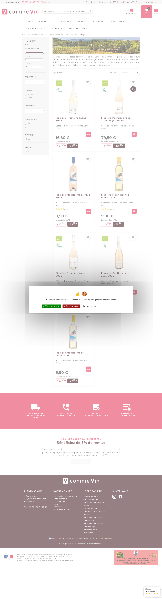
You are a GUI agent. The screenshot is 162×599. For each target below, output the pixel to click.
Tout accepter (52, 306)
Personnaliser (90, 306)
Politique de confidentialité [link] (109, 306)
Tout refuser (72, 306)
